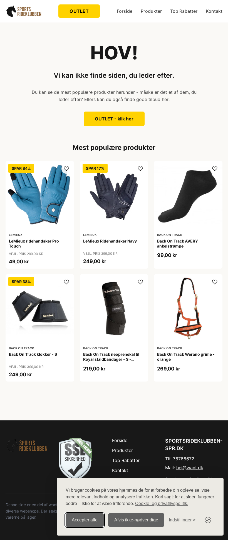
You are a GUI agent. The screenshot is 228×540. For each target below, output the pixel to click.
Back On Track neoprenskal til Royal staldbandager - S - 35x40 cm (111, 359)
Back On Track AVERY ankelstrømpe (177, 243)
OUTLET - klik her (114, 119)
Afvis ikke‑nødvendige (136, 520)
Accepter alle (85, 520)
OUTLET (79, 11)
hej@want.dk (189, 467)
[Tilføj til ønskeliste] (66, 169)
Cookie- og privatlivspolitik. (161, 503)
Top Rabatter (183, 11)
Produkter (151, 11)
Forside (124, 11)
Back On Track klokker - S (33, 354)
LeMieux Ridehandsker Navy (110, 241)
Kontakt (214, 11)
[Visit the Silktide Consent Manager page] (208, 520)
